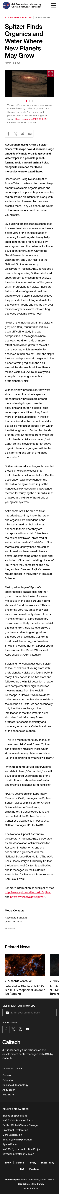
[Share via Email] (29, 133)
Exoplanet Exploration (15, 1130)
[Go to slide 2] (29, 101)
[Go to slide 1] (26, 101)
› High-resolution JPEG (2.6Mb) (30, 119)
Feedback (34, 1169)
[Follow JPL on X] (13, 1029)
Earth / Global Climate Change (20, 1125)
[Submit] (6, 1012)
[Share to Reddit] (22, 133)
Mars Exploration (12, 1135)
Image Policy (47, 1162)
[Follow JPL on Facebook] (6, 1029)
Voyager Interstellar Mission (18, 1154)
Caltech (20, 1162)
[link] (29, 83)
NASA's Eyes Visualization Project (21, 1149)
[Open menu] (53, 5)
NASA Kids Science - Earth (17, 1120)
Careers (6, 1075)
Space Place (9, 1144)
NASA (8, 1162)
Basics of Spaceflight (14, 1115)
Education (8, 1080)
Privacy (32, 1162)
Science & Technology (15, 1085)
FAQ (22, 1169)
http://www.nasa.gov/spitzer (27, 897)
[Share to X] (15, 133)
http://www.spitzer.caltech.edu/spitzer (28, 892)
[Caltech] (11, 1042)
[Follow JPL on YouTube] (27, 1029)
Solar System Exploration (17, 1139)
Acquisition (8, 1090)
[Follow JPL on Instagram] (20, 1029)
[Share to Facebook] (8, 133)
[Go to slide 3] (32, 101)
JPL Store (8, 1094)
